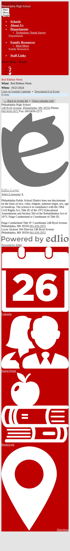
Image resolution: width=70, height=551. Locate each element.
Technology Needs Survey (31, 32)
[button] (19, 29)
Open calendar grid (43, 100)
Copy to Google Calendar (16, 91)
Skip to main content (13, 3)
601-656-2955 (38, 226)
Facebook (10, 70)
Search (10, 67)
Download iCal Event (47, 91)
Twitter (10, 73)
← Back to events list (16, 100)
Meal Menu (22, 45)
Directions (63, 529)
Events (5, 94)
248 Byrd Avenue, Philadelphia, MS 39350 (25, 107)
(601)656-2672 (9, 111)
